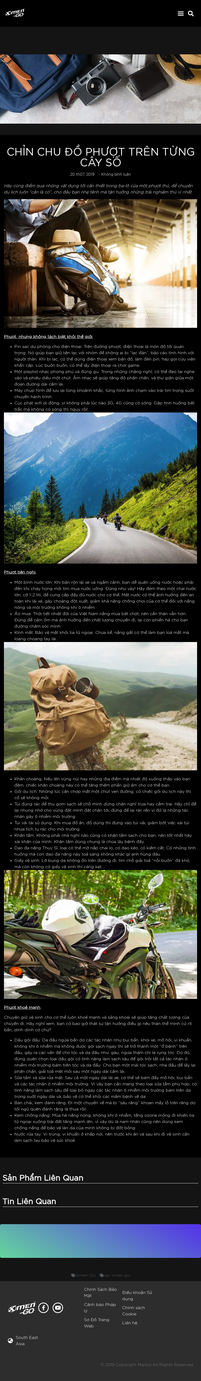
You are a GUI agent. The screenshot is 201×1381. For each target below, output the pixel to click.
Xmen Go (86, 1275)
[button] (181, 14)
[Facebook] (43, 1308)
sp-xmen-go (117, 1275)
